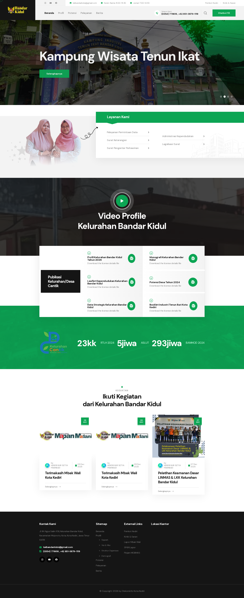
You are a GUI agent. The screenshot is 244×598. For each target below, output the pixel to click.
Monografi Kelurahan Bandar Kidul (167, 259)
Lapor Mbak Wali (132, 542)
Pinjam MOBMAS (132, 552)
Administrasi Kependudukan (177, 136)
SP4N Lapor (130, 547)
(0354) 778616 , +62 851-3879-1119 (179, 13)
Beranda (49, 13)
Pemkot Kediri (211, 3)
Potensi (72, 13)
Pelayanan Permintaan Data (122, 132)
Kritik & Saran (229, 3)
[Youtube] (51, 3)
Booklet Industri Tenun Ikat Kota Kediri (169, 306)
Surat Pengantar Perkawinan (123, 148)
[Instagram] (45, 3)
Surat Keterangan (117, 140)
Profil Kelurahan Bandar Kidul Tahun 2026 (104, 259)
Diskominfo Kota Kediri (133, 591)
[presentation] (200, 60)
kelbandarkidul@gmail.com (85, 3)
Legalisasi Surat (171, 144)
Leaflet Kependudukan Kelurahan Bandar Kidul (107, 282)
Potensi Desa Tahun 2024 (165, 282)
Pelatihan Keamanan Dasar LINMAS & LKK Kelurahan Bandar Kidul (178, 477)
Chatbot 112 (224, 13)
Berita (99, 13)
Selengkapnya (54, 72)
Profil (61, 13)
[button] (221, 97)
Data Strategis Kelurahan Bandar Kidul (107, 306)
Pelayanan (86, 13)
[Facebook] (56, 3)
